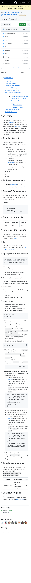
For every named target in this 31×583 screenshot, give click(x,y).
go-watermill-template (9, 15)
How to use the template (13, 92)
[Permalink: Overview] (1, 116)
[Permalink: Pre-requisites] (1, 287)
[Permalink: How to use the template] (1, 230)
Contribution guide (11, 112)
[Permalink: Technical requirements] (1, 180)
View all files (15, 67)
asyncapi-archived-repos (12, 12)
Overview (8, 81)
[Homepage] (15, 2)
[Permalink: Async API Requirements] (1, 191)
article (10, 379)
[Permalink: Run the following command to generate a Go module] (1, 254)
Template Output (10, 83)
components (8, 43)
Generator (13, 184)
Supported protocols (12, 90)
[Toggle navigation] (2, 2)
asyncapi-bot (8, 29)
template (7, 50)
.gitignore (7, 63)
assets (6, 40)
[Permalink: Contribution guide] (1, 493)
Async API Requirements (13, 88)
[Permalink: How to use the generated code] (1, 278)
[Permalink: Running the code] (1, 301)
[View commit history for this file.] (27, 29)
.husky (6, 36)
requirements (21, 187)
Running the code (18, 107)
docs (6, 46)
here (15, 238)
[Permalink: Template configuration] (1, 463)
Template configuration (12, 109)
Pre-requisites (17, 105)
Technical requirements (12, 85)
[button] (26, 207)
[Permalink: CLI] (1, 242)
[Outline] (28, 72)
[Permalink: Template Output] (1, 138)
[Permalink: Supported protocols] (1, 217)
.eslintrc (7, 60)
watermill (12, 122)
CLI (9, 94)
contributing (20, 499)
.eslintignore (8, 57)
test (6, 53)
